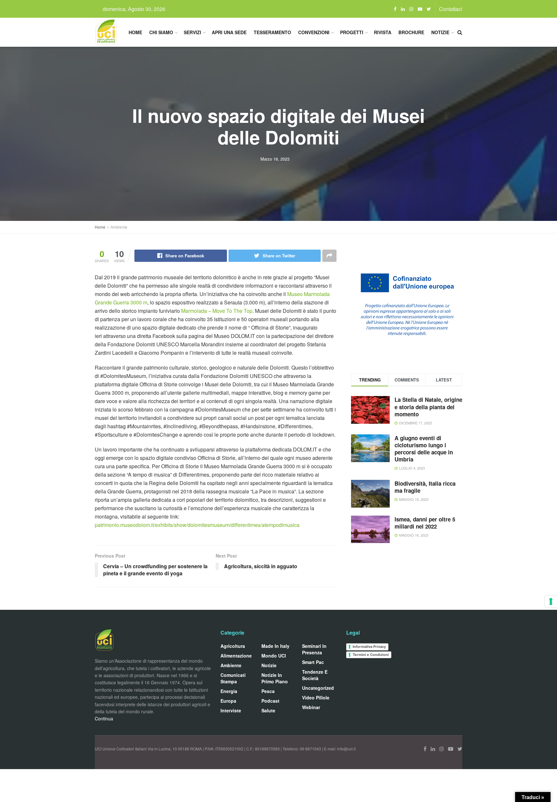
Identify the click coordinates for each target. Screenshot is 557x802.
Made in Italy (275, 646)
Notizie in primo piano (274, 678)
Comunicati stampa (233, 678)
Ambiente (119, 227)
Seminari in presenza (314, 649)
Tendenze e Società (314, 674)
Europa (228, 701)
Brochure (411, 32)
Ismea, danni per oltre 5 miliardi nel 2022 (425, 522)
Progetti (351, 32)
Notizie (440, 32)
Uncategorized (318, 688)
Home (135, 32)
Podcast (270, 701)
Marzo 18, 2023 (274, 159)
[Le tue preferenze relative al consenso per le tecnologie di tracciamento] (551, 601)
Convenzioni (313, 32)
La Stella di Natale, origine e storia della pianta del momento (428, 407)
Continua (104, 718)
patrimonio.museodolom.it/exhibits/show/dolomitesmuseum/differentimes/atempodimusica (197, 525)
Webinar (311, 707)
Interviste (230, 710)
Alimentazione (236, 655)
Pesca (268, 691)
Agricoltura (232, 646)
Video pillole (315, 697)
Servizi (192, 32)
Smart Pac (313, 662)
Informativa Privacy (369, 646)
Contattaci (450, 9)
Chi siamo (161, 32)
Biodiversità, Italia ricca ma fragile (425, 487)
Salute (268, 710)
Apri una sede (229, 32)
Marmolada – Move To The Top (216, 310)
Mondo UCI (273, 655)
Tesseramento (272, 32)
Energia (228, 691)
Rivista (382, 32)
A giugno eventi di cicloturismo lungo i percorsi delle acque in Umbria (424, 448)
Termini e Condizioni (371, 654)
